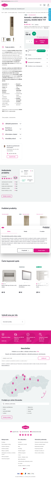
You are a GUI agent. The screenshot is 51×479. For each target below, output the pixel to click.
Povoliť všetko (41, 250)
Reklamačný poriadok (39, 446)
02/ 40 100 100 (12, 153)
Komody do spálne (21, 12)
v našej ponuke (12, 111)
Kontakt (20, 442)
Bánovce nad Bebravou (8, 407)
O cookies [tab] (42, 231)
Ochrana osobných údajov (40, 444)
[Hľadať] (3, 8)
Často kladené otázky (6, 444)
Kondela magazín (21, 450)
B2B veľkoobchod (21, 459)
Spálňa (6, 12)
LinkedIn (31, 435)
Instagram (23, 435)
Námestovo (30, 407)
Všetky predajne (7, 417)
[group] (12, 26)
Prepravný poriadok (39, 448)
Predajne (3, 442)
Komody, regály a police (12, 12)
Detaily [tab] (25, 231)
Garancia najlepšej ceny (43, 37)
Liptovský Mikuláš (6, 411)
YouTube (25, 435)
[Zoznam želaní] (40, 5)
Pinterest (28, 435)
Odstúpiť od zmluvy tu (39, 450)
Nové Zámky (30, 409)
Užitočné (31, 180)
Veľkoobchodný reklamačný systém (25, 461)
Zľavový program (5, 456)
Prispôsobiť (24, 250)
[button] (36, 51)
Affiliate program (22, 452)
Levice (4, 409)
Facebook (20, 435)
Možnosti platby (5, 448)
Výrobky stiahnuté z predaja (24, 465)
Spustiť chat (12, 156)
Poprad (29, 411)
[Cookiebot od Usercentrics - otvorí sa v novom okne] (43, 228)
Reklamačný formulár (22, 444)
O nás (19, 455)
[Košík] (44, 5)
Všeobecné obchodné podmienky (41, 442)
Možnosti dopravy (5, 446)
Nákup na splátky (5, 450)
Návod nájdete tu (5, 365)
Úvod (3, 12)
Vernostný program (6, 458)
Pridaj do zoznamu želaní (16, 214)
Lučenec (4, 413)
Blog (19, 446)
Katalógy (20, 448)
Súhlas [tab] (8, 231)
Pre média (20, 463)
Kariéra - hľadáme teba (23, 457)
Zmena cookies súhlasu (39, 452)
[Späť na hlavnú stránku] (5, 5)
